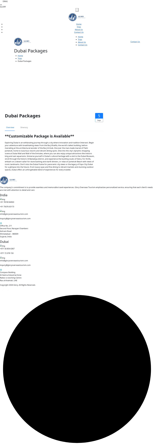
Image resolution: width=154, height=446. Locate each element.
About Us (79, 29)
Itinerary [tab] (24, 127)
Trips (79, 27)
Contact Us (79, 32)
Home (78, 24)
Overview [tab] (10, 127)
